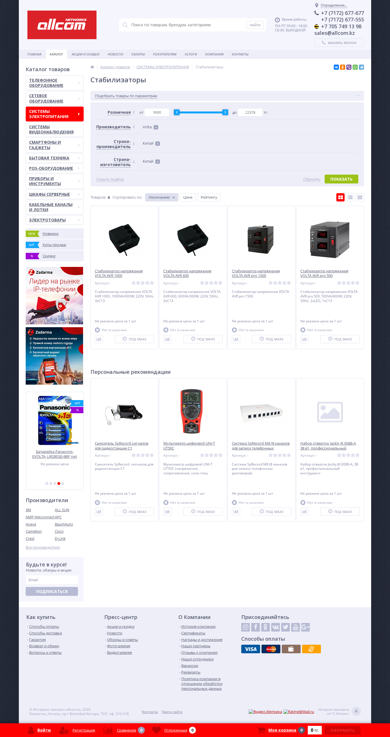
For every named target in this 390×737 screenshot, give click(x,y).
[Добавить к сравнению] (99, 339)
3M (28, 509)
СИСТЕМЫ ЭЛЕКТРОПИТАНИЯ (49, 114)
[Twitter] (285, 627)
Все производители (43, 547)
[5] (62, 483)
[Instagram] (245, 627)
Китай (150, 143)
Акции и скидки (85, 54)
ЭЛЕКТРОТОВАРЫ (47, 220)
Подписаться (52, 591)
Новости (115, 54)
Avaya (31, 524)
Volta (150, 126)
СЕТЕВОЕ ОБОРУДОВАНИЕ (46, 98)
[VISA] (250, 649)
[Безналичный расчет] (311, 649)
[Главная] (92, 66)
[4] (58, 483)
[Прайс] (360, 197)
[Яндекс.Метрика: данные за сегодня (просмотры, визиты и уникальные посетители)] (265, 711)
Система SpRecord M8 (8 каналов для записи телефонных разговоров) (261, 448)
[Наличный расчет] (291, 649)
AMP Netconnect (40, 517)
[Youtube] (295, 627)
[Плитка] (340, 197)
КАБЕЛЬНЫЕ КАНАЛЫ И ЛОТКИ (51, 207)
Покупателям (164, 54)
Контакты (240, 54)
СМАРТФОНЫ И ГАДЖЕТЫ (45, 144)
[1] (46, 483)
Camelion (34, 531)
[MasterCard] (271, 649)
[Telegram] (361, 67)
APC (58, 517)
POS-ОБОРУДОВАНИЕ (51, 168)
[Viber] (348, 67)
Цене (187, 197)
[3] (54, 483)
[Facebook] (255, 627)
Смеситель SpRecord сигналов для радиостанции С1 (121, 446)
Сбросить (311, 179)
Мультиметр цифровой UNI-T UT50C (189, 446)
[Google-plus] (305, 627)
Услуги (191, 54)
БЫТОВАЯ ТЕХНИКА (49, 158)
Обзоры (138, 54)
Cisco (59, 531)
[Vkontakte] (275, 627)
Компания (214, 54)
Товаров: (98, 197)
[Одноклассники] (342, 67)
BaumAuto (64, 524)
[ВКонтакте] (336, 67)
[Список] (350, 197)
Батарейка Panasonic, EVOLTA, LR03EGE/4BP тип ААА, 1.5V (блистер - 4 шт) (54, 454)
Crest (30, 538)
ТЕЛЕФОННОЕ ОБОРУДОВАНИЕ (46, 82)
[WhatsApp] (355, 67)
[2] (50, 483)
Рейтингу (209, 197)
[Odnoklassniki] (265, 627)
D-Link (60, 538)
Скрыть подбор (110, 179)
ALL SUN (62, 509)
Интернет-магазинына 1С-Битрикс (338, 712)
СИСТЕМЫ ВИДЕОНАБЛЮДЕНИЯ (51, 129)
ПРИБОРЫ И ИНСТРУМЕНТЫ (45, 181)
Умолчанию (159, 197)
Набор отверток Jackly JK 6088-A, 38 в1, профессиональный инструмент (328, 448)
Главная (34, 54)
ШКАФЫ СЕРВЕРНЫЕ (49, 194)
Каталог (56, 54)
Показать (341, 179)
